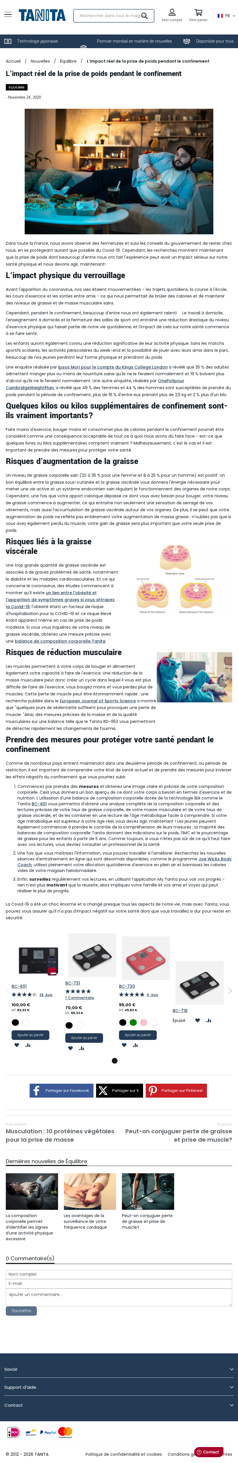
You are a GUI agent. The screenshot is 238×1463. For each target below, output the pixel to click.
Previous (8, 991)
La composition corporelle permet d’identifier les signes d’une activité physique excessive (29, 1227)
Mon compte (172, 20)
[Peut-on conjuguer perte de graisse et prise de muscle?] (148, 1191)
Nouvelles (40, 61)
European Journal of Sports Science (98, 701)
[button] (226, 16)
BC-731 (72, 983)
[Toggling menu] (8, 14)
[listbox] (38, 1023)
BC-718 (180, 1011)
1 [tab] (115, 1061)
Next (230, 991)
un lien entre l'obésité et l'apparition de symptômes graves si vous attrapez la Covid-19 (60, 600)
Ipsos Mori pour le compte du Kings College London (113, 367)
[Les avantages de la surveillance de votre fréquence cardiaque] (90, 1191)
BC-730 (127, 986)
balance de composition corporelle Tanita (60, 641)
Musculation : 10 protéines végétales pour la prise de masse (60, 1132)
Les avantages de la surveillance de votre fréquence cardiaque (85, 1221)
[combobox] (113, 16)
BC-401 (39, 804)
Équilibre (68, 61)
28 (46, 994)
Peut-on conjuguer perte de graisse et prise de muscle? (178, 1132)
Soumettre (21, 1311)
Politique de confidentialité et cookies (124, 1454)
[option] (15, 1022)
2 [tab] (123, 1061)
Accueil (13, 61)
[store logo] (42, 15)
